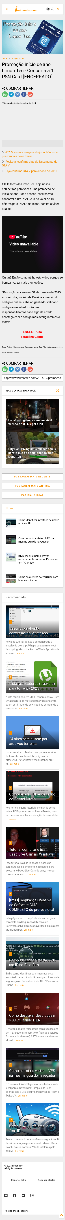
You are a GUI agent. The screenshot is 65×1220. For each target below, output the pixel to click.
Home (4, 58)
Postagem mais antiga (32, 486)
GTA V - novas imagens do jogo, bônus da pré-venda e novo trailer (30, 154)
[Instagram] (32, 1195)
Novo (9, 508)
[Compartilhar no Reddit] (30, 96)
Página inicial (32, 495)
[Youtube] (6, 1195)
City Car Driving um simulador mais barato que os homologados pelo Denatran (32, 452)
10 (11, 1120)
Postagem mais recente (32, 476)
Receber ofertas (46, 1180)
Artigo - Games (18, 58)
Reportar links (18, 1180)
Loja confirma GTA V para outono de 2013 (31, 171)
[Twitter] (23, 1195)
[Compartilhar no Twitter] (17, 96)
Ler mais (20, 653)
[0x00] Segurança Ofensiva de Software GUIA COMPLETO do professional (31, 905)
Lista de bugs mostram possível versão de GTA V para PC (30, 422)
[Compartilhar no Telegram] (11, 96)
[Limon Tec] (26, 10)
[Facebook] (14, 1195)
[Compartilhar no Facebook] (24, 96)
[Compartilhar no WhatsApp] (5, 96)
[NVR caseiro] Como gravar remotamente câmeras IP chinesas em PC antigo (38, 559)
